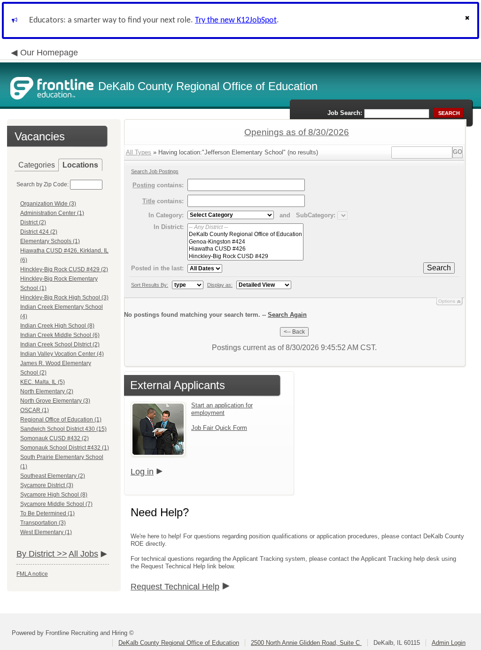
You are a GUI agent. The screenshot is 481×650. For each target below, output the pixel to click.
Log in (142, 471)
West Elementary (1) (46, 532)
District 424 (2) (38, 232)
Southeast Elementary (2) (52, 476)
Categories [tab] (36, 165)
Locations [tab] (80, 165)
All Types (138, 152)
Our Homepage (49, 52)
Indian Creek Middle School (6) (60, 335)
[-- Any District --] (245, 227)
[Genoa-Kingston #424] (245, 241)
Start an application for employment (222, 409)
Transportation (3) (43, 523)
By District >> (41, 553)
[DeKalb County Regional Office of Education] (245, 234)
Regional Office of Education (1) (60, 419)
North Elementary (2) (46, 391)
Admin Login (448, 642)
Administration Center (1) (52, 213)
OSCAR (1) (34, 410)
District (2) (33, 222)
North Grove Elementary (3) (55, 401)
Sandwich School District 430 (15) (63, 429)
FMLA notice (32, 574)
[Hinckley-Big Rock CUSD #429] (245, 256)
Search (439, 268)
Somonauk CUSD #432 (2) (54, 438)
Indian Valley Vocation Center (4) (62, 354)
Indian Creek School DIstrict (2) (60, 344)
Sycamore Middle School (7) (56, 504)
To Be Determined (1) (47, 513)
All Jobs (83, 553)
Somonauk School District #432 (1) (64, 447)
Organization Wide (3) (48, 203)
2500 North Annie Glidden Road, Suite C (306, 642)
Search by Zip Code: (42, 184)
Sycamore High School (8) (53, 494)
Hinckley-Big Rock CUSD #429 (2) (64, 269)
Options (446, 301)
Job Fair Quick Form (219, 427)
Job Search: (344, 112)
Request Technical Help (175, 586)
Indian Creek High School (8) (57, 325)
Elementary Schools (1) (50, 241)
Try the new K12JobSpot (236, 20)
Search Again (287, 314)
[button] (468, 20)
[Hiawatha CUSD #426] (245, 248)
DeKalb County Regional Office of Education (178, 642)
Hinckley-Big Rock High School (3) (64, 297)
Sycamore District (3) (46, 485)
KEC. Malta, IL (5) (42, 382)
